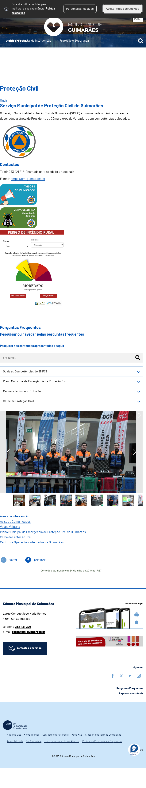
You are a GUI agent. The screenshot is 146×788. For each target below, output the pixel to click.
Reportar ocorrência (131, 693)
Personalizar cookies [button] (80, 8)
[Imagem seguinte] (134, 452)
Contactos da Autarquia (55, 734)
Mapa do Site (14, 734)
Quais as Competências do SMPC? (25, 371)
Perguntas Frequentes (130, 688)
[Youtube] (130, 675)
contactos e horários (29, 648)
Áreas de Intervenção (14, 516)
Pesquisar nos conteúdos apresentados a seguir (32, 345)
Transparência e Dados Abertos (61, 741)
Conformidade (33, 741)
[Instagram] (138, 675)
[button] (19, 500)
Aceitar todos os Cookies (122, 8)
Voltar (13, 559)
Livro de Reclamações (15, 725)
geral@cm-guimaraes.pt (28, 631)
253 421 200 (23, 626)
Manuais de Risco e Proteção (22, 391)
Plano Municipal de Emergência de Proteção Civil (35, 381)
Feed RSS (76, 734)
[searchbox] (73, 41)
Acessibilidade (15, 741)
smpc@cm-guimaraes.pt (28, 178)
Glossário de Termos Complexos (103, 734)
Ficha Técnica (32, 734)
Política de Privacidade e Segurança (102, 741)
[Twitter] (121, 675)
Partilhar (39, 559)
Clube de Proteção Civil (18, 401)
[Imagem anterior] (8, 452)
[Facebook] (112, 675)
